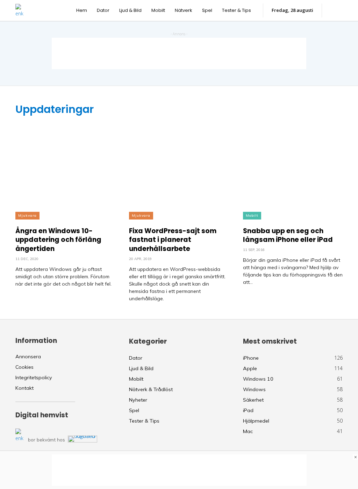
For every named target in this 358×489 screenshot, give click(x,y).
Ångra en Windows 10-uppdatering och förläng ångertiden (58, 239)
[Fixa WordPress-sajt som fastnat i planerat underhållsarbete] (179, 168)
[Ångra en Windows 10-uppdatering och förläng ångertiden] (65, 168)
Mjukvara (27, 215)
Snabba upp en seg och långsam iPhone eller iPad (288, 235)
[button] (336, 10)
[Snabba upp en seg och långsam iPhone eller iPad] (293, 168)
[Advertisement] (179, 53)
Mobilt (252, 215)
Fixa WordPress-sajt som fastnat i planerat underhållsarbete (172, 239)
